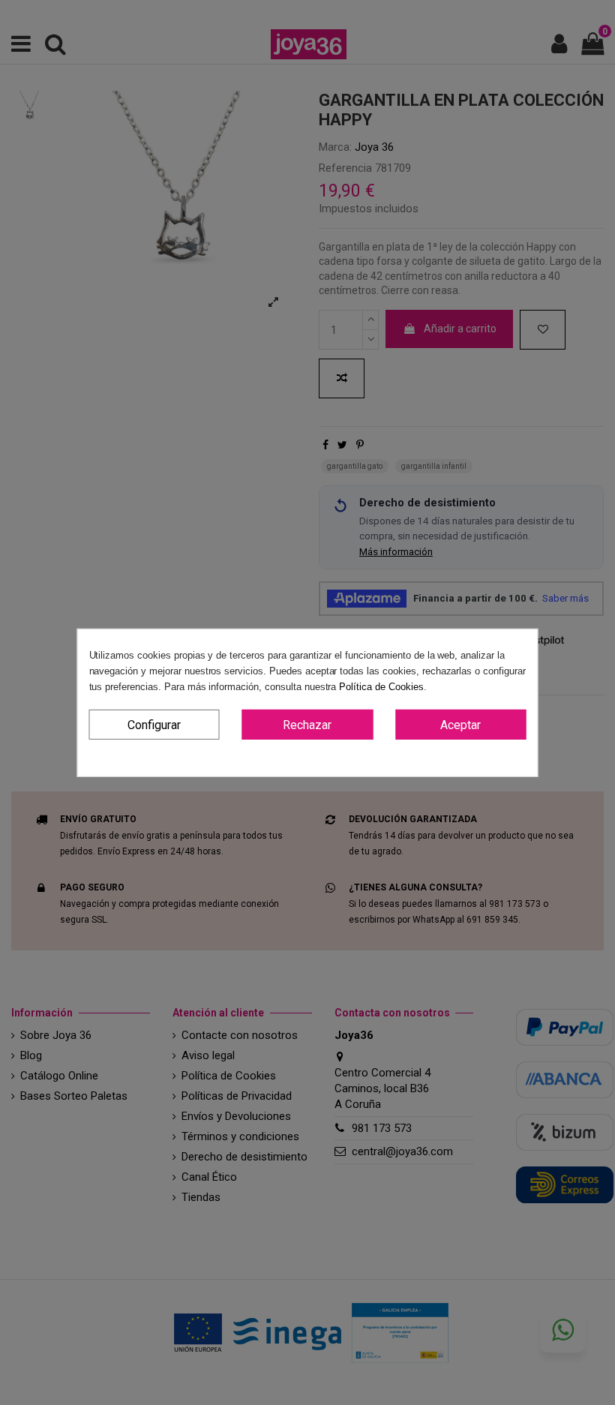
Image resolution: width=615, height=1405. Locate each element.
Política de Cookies (381, 686)
